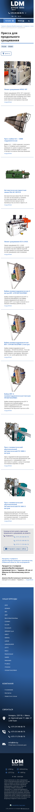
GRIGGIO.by (24, 769)
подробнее (8, 102)
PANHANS (8, 660)
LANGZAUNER (9, 644)
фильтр (7, 53)
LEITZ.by (11, 772)
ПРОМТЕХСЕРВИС (11, 670)
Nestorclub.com (25, 808)
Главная (3, 26)
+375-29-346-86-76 (17, 13)
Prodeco (7, 664)
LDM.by (10, 769)
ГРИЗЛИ (7, 667)
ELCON (7, 625)
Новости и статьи (11, 696)
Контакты (8, 693)
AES (6, 611)
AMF (6, 615)
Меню (20, 21)
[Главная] (17, 8)
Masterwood (9, 654)
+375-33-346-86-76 (22, 540)
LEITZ (6, 647)
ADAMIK (7, 608)
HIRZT (7, 634)
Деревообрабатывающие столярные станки (20, 26)
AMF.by (22, 772)
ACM (6, 605)
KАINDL (7, 638)
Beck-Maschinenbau (11, 618)
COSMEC (7, 621)
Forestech (8, 628)
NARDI (7, 657)
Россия (4, 46)
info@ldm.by (13, 742)
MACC (6, 651)
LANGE (7, 641)
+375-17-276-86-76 (22, 544)
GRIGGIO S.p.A (9, 631)
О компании (9, 690)
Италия (10, 46)
